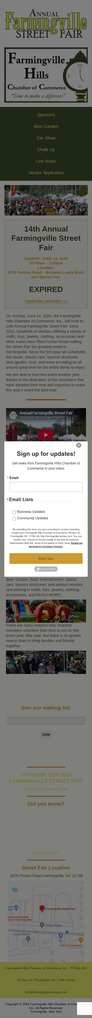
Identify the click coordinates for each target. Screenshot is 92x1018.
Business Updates (31, 511)
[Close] (78, 445)
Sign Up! (46, 558)
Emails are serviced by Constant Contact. (56, 544)
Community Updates (32, 517)
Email (13, 477)
